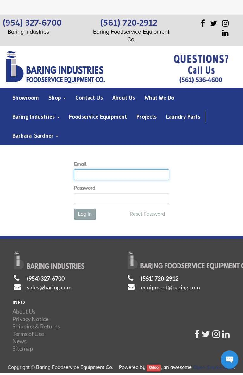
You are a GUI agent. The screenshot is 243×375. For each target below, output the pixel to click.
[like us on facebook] (197, 336)
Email (80, 164)
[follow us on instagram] (216, 336)
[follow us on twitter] (206, 336)
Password (84, 188)
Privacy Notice (30, 318)
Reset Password (147, 214)
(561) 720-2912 (159, 278)
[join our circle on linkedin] (226, 336)
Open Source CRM (213, 367)
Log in (85, 214)
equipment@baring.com (170, 287)
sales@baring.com (49, 287)
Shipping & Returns (36, 326)
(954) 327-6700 (46, 278)
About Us (23, 311)
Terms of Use (28, 333)
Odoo (154, 367)
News (19, 341)
